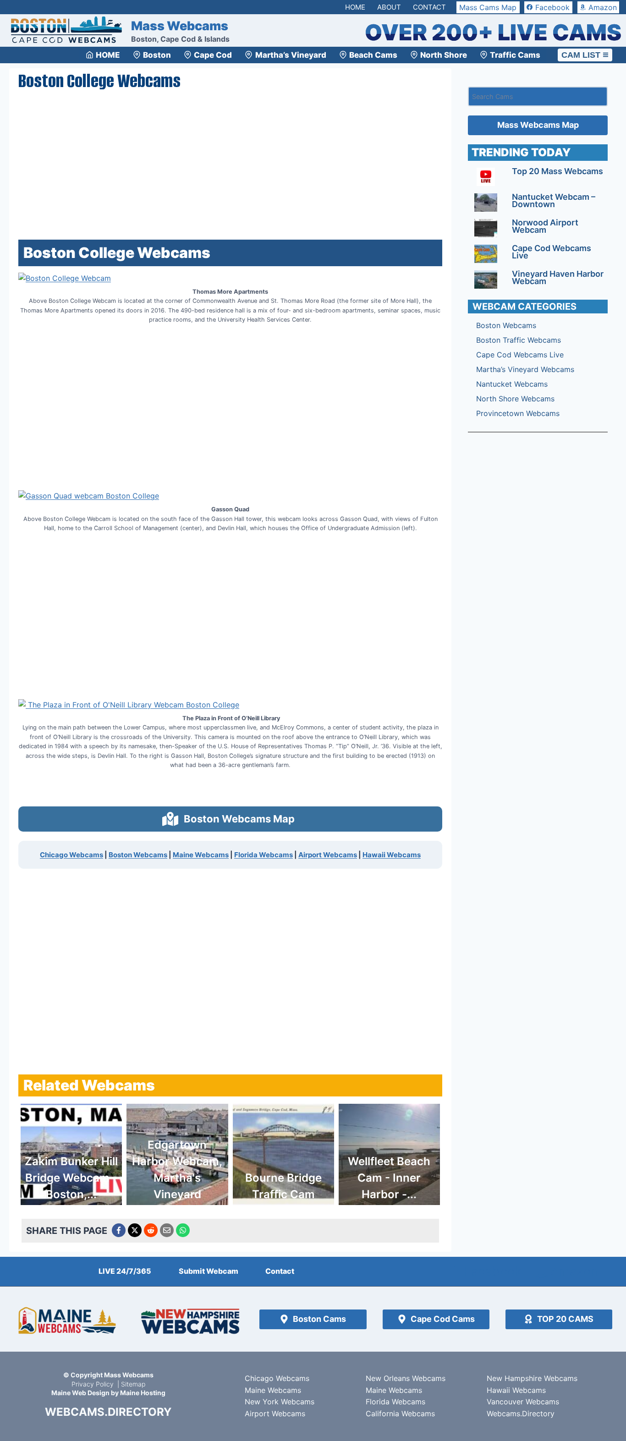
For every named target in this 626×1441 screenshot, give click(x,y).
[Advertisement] (230, 163)
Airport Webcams (327, 854)
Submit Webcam (208, 1271)
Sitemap (133, 1384)
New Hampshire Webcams (532, 1378)
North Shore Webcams (515, 398)
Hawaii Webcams (391, 854)
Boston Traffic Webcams (518, 340)
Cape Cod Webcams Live (551, 251)
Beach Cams (373, 55)
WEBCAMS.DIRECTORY (108, 1412)
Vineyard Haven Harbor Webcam (558, 277)
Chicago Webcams (71, 854)
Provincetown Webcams (518, 413)
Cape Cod (213, 55)
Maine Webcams (201, 854)
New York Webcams (279, 1401)
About (389, 7)
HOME (108, 55)
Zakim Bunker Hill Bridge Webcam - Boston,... (71, 1178)
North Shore (443, 55)
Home (355, 7)
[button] (230, 819)
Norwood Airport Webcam (545, 226)
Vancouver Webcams (523, 1401)
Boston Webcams (138, 854)
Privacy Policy (93, 1384)
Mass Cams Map (487, 7)
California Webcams (400, 1413)
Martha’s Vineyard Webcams (525, 369)
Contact (429, 7)
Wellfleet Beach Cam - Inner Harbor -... (389, 1178)
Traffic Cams (515, 55)
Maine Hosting (142, 1393)
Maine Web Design (80, 1393)
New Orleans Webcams (405, 1378)
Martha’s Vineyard (290, 55)
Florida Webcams (263, 854)
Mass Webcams (129, 1375)
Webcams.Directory (521, 1413)
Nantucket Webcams (512, 384)
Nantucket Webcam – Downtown (553, 200)
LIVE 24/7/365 (125, 1271)
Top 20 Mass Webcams (557, 171)
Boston (157, 55)
